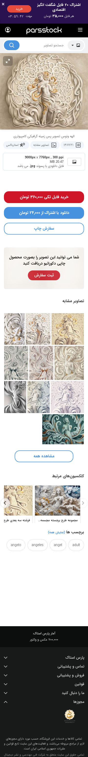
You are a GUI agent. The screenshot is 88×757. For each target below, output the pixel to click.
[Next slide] (5, 503)
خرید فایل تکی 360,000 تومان (44, 197)
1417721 (68, 145)
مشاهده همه (44, 456)
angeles (38, 545)
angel (58, 545)
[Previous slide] (83, 503)
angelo (16, 545)
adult (76, 545)
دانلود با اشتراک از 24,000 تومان (44, 213)
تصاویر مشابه (41, 145)
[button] (44, 657)
